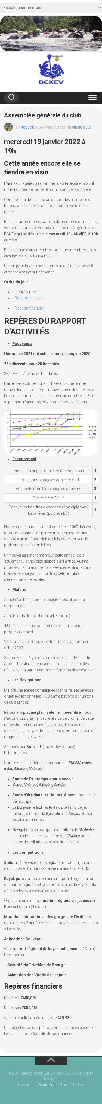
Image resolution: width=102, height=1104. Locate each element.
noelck (27, 127)
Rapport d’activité (29, 298)
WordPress (49, 1084)
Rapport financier (29, 308)
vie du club (82, 127)
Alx (80, 1084)
